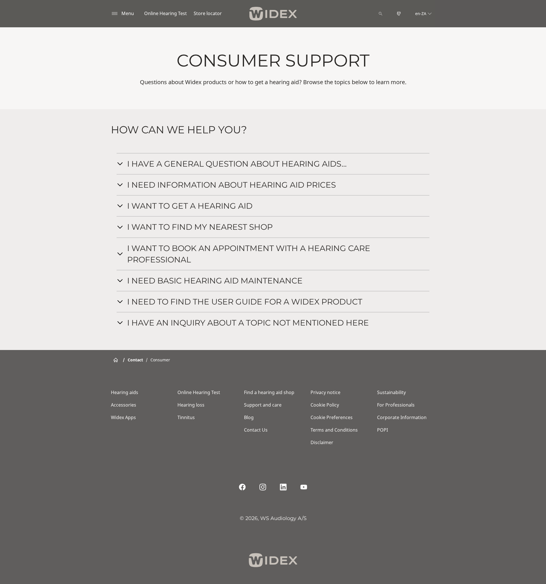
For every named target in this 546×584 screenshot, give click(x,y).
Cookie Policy (325, 405)
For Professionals (396, 405)
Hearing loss (190, 405)
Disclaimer (322, 442)
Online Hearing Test (165, 13)
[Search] (380, 13)
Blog (249, 417)
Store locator (208, 13)
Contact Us (256, 430)
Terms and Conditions (334, 430)
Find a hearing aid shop (269, 392)
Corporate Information (402, 417)
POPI (382, 430)
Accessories (123, 405)
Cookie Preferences (332, 417)
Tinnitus (186, 417)
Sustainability (391, 392)
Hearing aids (124, 392)
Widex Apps (123, 417)
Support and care (263, 405)
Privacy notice (325, 392)
